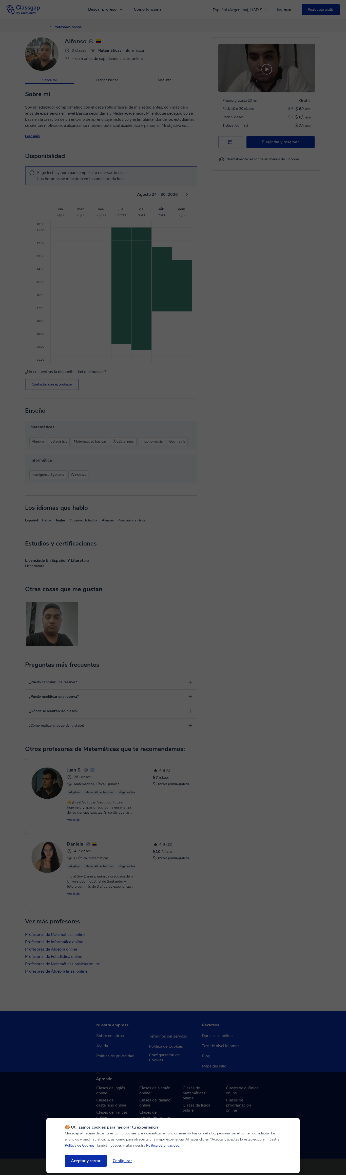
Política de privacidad (162, 1145)
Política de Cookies (79, 1145)
